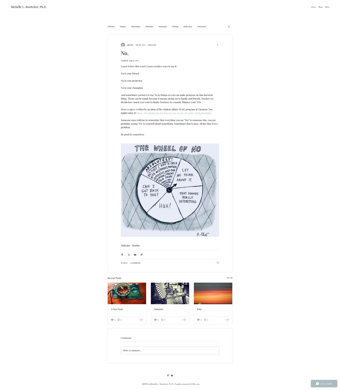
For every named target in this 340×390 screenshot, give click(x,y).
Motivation (135, 26)
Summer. (159, 309)
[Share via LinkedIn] (135, 254)
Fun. (199, 309)
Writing (175, 26)
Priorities (149, 26)
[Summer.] (170, 293)
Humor (123, 26)
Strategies (163, 26)
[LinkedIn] (172, 375)
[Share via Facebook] (122, 254)
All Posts (111, 26)
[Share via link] (141, 254)
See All (229, 277)
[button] (229, 27)
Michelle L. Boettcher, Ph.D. (29, 7)
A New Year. (117, 309)
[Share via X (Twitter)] (128, 254)
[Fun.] (213, 293)
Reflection (188, 26)
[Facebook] (168, 375)
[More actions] (217, 44)
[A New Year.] (127, 293)
